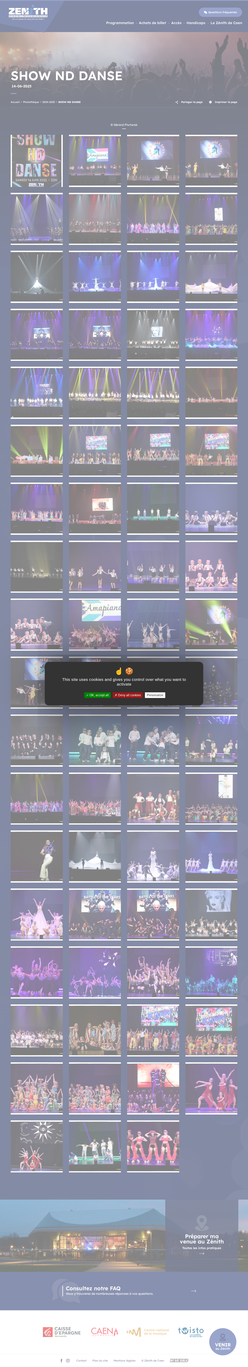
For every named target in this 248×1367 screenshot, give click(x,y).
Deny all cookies (129, 695)
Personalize (155, 695)
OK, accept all (99, 695)
